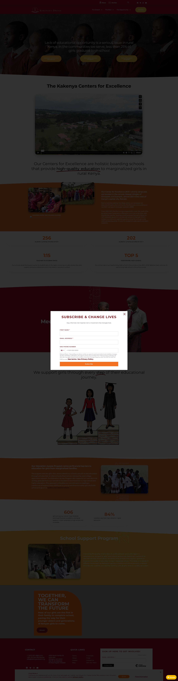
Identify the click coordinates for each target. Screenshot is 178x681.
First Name (65, 330)
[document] (89, 340)
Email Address (66, 338)
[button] (124, 314)
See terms (72, 359)
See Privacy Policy (86, 359)
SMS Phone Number (68, 347)
